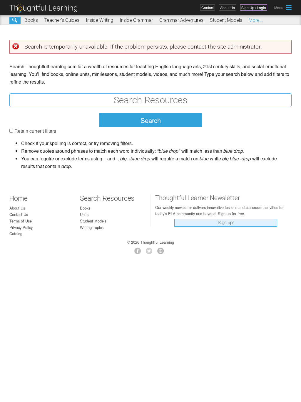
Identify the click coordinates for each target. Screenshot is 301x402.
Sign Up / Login (253, 7)
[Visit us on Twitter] (151, 252)
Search (15, 20)
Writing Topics (91, 227)
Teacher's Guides (61, 20)
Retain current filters (35, 130)
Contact (207, 7)
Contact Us (18, 214)
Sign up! (226, 222)
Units (84, 214)
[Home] (45, 8)
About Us (227, 7)
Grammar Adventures (181, 20)
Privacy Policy (21, 227)
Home (18, 198)
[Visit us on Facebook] (139, 252)
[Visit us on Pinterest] (162, 252)
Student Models (226, 20)
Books (31, 20)
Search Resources (107, 198)
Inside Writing (99, 20)
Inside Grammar (136, 20)
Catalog (15, 233)
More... (256, 20)
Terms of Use (20, 221)
